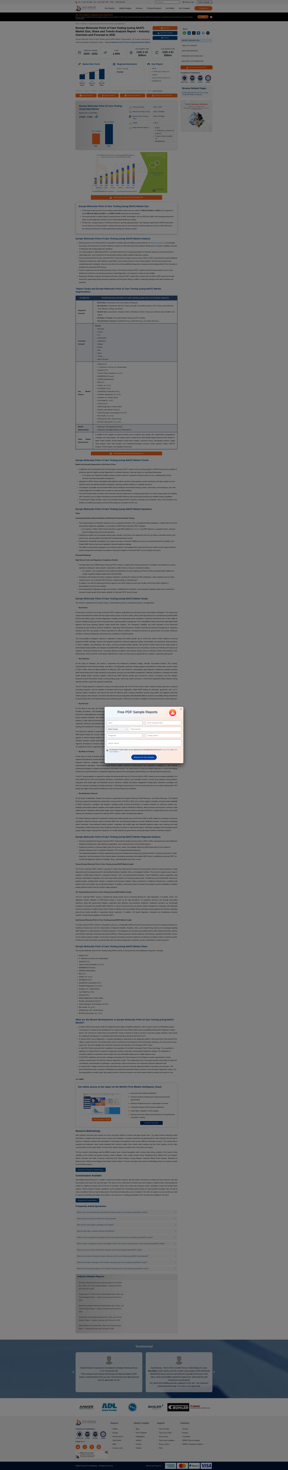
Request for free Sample (144, 757)
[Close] (181, 709)
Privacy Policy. (166, 749)
